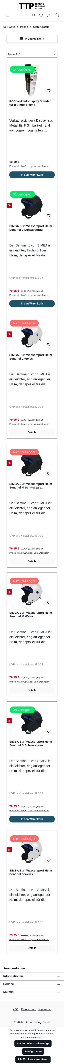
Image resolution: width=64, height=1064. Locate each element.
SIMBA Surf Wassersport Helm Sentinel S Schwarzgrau (30, 743)
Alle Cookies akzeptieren (33, 1059)
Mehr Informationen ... (32, 1037)
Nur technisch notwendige (33, 1043)
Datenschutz (28, 1009)
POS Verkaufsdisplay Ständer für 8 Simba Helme (30, 103)
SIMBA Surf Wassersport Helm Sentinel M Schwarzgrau (30, 485)
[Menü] (7, 15)
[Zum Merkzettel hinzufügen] (48, 91)
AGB (16, 1009)
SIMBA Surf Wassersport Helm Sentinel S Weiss (30, 872)
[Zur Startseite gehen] (32, 6)
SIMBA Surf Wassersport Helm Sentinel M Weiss (30, 614)
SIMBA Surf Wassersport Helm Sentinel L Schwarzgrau (30, 227)
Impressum (44, 1009)
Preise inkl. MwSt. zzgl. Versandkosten (29, 166)
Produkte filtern (34, 38)
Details (32, 432)
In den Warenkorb (32, 174)
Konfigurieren (33, 1051)
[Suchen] (33, 15)
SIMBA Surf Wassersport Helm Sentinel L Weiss (30, 356)
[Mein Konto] (49, 15)
